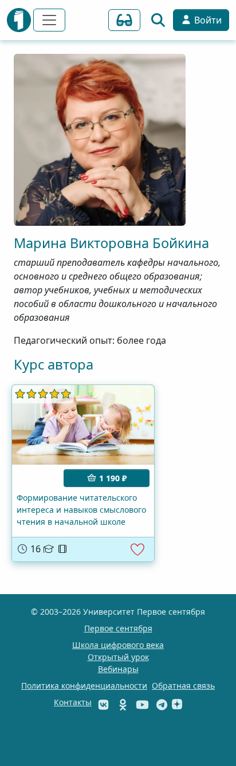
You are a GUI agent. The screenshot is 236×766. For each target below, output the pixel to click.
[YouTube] (143, 704)
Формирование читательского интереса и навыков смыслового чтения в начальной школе (81, 509)
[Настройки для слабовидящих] (124, 20)
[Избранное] (137, 549)
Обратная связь (183, 685)
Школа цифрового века (118, 644)
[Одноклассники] (124, 704)
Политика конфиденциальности (84, 685)
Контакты (73, 702)
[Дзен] (177, 704)
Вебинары (118, 668)
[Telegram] (162, 704)
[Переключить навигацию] (49, 20)
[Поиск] (158, 20)
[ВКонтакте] (104, 704)
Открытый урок (118, 656)
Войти (207, 20)
